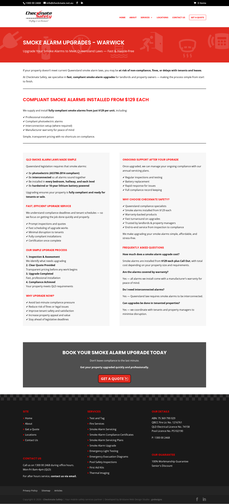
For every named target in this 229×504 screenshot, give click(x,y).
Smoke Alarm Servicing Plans (106, 440)
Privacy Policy (30, 490)
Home (122, 17)
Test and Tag (97, 418)
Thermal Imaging (99, 473)
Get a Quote (197, 17)
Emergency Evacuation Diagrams (109, 456)
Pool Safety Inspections (103, 462)
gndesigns (156, 499)
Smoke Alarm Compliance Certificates (112, 434)
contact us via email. (64, 476)
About (133, 17)
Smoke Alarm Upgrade (103, 445)
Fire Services (97, 423)
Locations (162, 17)
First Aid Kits (97, 467)
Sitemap (46, 490)
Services (145, 17)
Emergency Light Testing (104, 451)
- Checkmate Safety (52, 499)
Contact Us (178, 17)
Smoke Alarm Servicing (103, 429)
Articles (58, 490)
